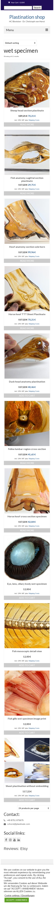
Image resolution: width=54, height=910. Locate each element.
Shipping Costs (33, 120)
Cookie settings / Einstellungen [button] (19, 895)
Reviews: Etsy (16, 849)
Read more (27, 124)
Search (37, 7)
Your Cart (18, 2)
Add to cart (27, 395)
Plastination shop (27, 17)
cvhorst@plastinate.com (18, 824)
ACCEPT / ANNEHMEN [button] (16, 900)
